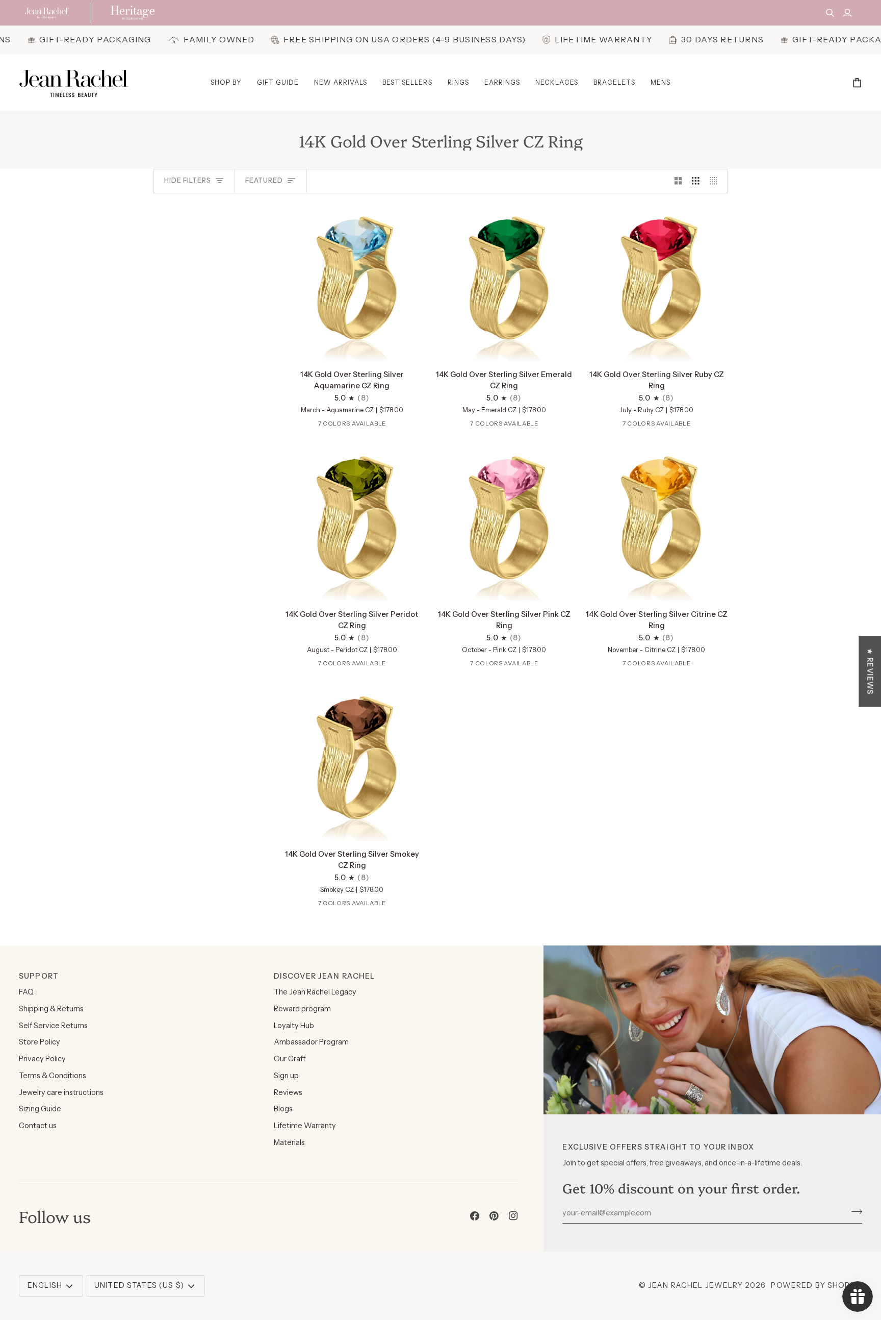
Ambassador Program (311, 1042)
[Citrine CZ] (382, 425)
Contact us (38, 1125)
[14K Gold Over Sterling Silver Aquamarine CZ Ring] (352, 283)
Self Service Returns (53, 1025)
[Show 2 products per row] (678, 181)
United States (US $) (139, 1285)
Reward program (302, 1008)
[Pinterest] (494, 1216)
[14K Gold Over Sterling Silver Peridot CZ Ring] (352, 522)
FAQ (26, 992)
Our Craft (290, 1058)
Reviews (288, 1092)
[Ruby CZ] (335, 425)
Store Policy (39, 1042)
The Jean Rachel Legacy (315, 992)
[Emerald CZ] (319, 425)
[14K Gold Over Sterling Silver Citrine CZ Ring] (656, 522)
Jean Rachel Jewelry (695, 1285)
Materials (289, 1142)
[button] (226, 83)
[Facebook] (474, 1216)
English (45, 1285)
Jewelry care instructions (61, 1092)
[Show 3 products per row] (696, 181)
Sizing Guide (40, 1108)
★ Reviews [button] (869, 671)
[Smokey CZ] (398, 425)
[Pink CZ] (366, 425)
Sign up (286, 1075)
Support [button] (39, 976)
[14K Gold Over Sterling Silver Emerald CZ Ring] (504, 283)
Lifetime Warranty (305, 1125)
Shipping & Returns (51, 1008)
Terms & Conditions (52, 1075)
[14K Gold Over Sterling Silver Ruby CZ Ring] (656, 283)
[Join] (853, 1211)
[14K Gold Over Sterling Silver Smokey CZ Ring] (352, 762)
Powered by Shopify (816, 1285)
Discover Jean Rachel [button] (324, 976)
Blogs (283, 1108)
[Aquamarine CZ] (303, 425)
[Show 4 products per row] (716, 181)
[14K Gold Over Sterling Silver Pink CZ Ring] (504, 522)
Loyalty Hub (294, 1025)
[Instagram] (513, 1216)
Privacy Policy (42, 1058)
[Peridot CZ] (350, 425)
